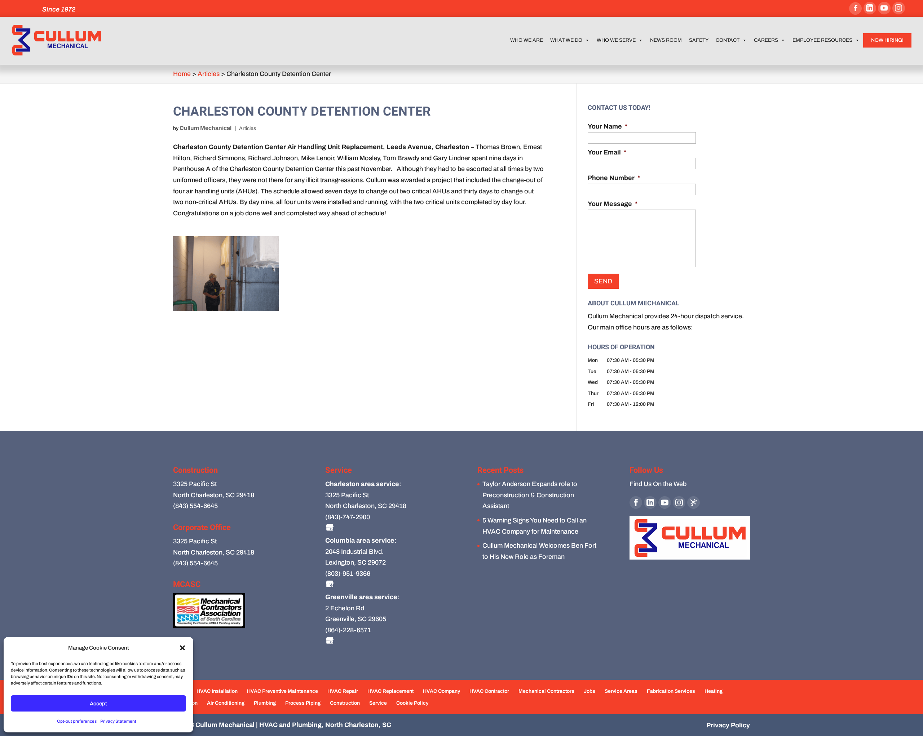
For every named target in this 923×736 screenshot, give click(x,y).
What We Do (566, 40)
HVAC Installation (217, 691)
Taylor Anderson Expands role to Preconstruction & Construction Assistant (529, 495)
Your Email (607, 152)
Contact (727, 40)
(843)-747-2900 (347, 517)
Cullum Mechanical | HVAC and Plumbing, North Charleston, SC (293, 724)
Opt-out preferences (77, 721)
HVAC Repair (342, 691)
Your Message (612, 203)
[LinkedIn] (870, 8)
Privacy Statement (118, 721)
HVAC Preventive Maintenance (282, 691)
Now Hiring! (887, 40)
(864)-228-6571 (348, 630)
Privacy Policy (728, 725)
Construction (345, 703)
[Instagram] (898, 8)
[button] (182, 647)
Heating (714, 691)
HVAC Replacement (390, 691)
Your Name (607, 126)
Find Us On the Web (658, 484)
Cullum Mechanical (205, 128)
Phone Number (614, 177)
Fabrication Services (671, 691)
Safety (698, 40)
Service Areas (621, 691)
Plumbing (265, 703)
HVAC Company (441, 691)
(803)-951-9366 (347, 573)
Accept (98, 703)
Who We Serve (616, 40)
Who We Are (526, 40)
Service (378, 703)
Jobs (589, 691)
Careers (766, 40)
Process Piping (303, 703)
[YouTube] (884, 8)
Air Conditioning (225, 703)
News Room (666, 40)
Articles (247, 128)
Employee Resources (822, 40)
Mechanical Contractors (546, 691)
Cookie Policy (412, 703)
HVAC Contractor (489, 691)
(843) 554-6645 (195, 506)
